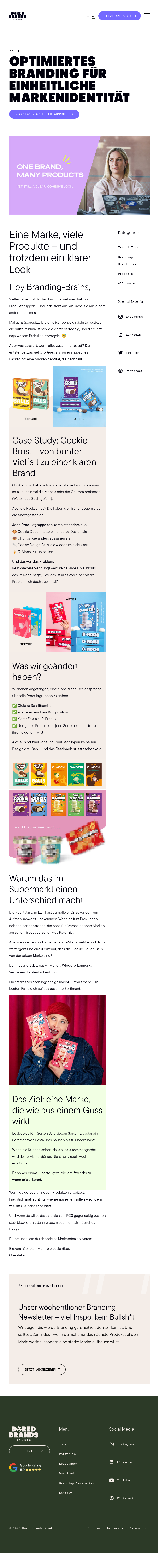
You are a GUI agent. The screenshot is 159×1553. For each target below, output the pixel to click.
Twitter (132, 352)
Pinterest (134, 370)
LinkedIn (133, 334)
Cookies (94, 1528)
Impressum (115, 1528)
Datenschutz (139, 1528)
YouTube (123, 1480)
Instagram (134, 316)
